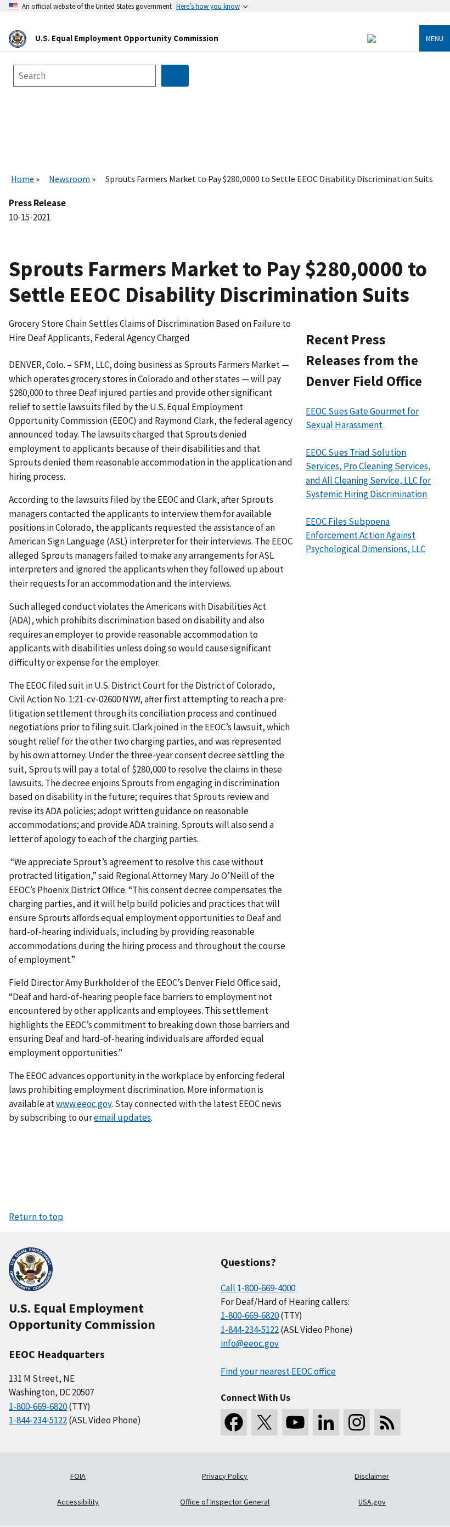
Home (22, 178)
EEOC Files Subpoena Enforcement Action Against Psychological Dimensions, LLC (365, 535)
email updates (122, 1117)
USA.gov (372, 1502)
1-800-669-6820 (38, 1406)
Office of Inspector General (224, 1502)
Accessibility (78, 1502)
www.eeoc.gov (83, 1104)
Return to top (36, 1217)
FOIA (78, 1476)
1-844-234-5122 (38, 1420)
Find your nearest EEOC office (278, 1371)
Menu (434, 38)
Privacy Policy (225, 1476)
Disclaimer (372, 1476)
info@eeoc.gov (250, 1343)
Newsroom (69, 178)
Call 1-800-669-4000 (258, 1288)
